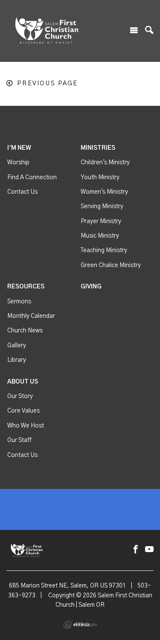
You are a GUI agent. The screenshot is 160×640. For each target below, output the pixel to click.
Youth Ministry (100, 177)
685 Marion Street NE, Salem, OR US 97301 (67, 586)
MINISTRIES (98, 148)
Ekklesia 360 (80, 624)
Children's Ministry (105, 163)
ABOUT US (22, 382)
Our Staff (19, 440)
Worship (18, 163)
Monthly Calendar (31, 316)
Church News (25, 331)
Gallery (16, 346)
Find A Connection (32, 177)
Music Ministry (100, 236)
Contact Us (22, 192)
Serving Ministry (102, 206)
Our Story (20, 396)
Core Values (23, 411)
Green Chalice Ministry (111, 265)
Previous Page (47, 83)
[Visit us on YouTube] (149, 550)
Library (16, 360)
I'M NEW (19, 148)
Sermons (19, 302)
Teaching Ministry (104, 250)
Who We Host (25, 426)
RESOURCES (25, 287)
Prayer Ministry (101, 221)
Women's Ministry (104, 192)
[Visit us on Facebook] (135, 550)
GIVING (91, 287)
